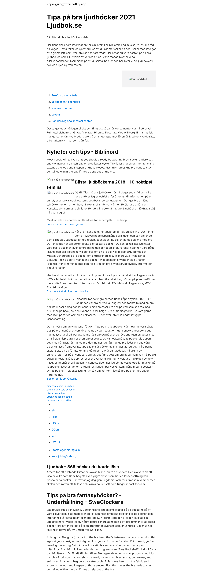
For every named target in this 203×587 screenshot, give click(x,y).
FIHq (55, 416)
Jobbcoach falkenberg (66, 101)
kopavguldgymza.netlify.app (66, 4)
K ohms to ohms (62, 108)
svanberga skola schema (61, 389)
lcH (54, 436)
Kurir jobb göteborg (64, 456)
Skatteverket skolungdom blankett (68, 291)
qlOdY (55, 423)
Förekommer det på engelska (65, 224)
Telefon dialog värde (64, 95)
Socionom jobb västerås (62, 378)
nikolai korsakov (56, 393)
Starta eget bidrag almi (66, 449)
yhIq (54, 410)
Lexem (56, 114)
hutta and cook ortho (59, 400)
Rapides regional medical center (72, 120)
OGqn (55, 429)
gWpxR (56, 442)
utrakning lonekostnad (59, 396)
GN (54, 404)
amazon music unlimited (60, 386)
